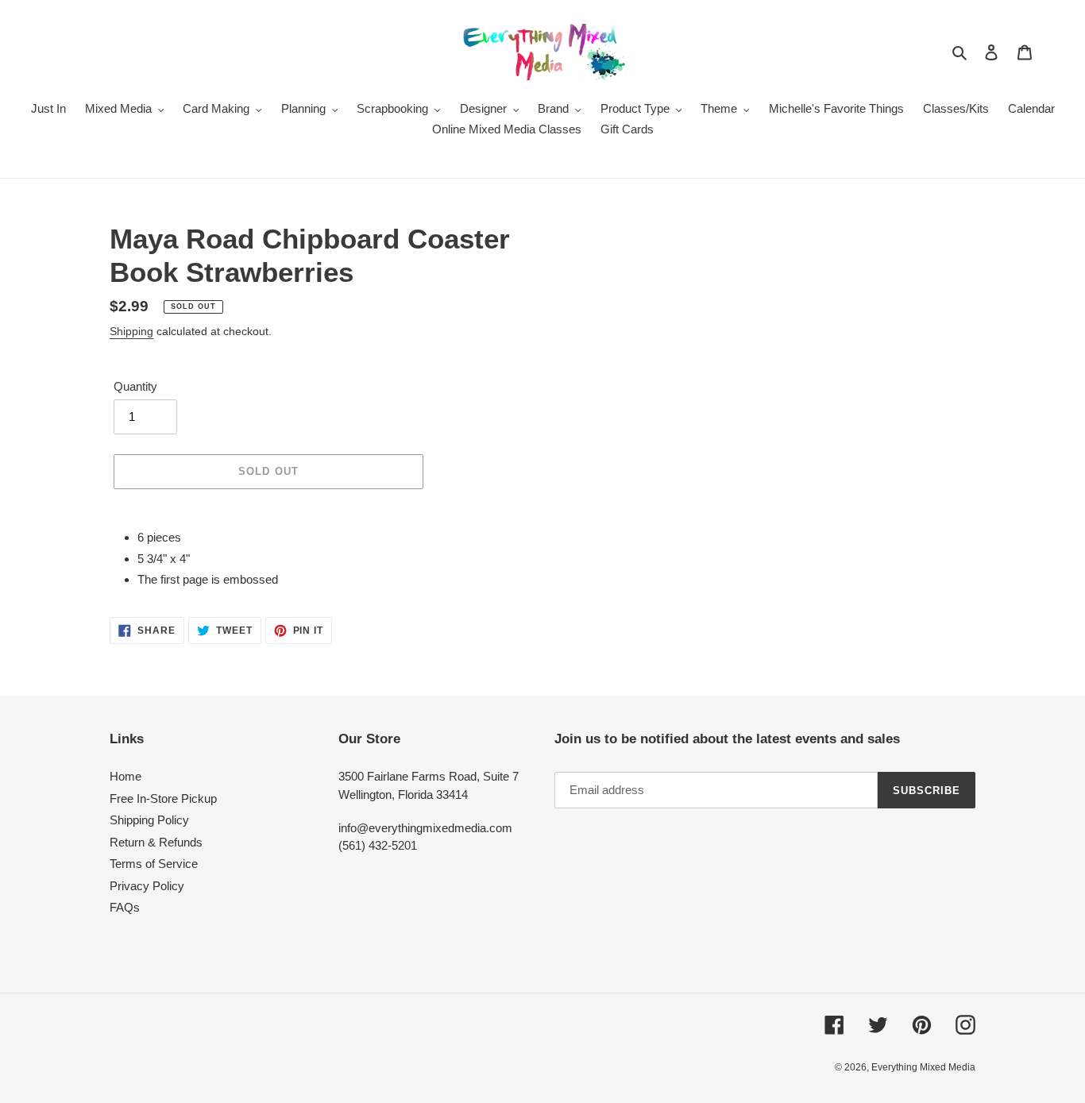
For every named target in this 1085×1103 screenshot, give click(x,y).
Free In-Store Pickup (163, 798)
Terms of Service (154, 863)
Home (125, 776)
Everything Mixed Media (923, 1067)
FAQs (125, 907)
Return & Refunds (156, 842)
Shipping (131, 331)
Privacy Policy (147, 886)
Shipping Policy (149, 820)
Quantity (135, 386)
